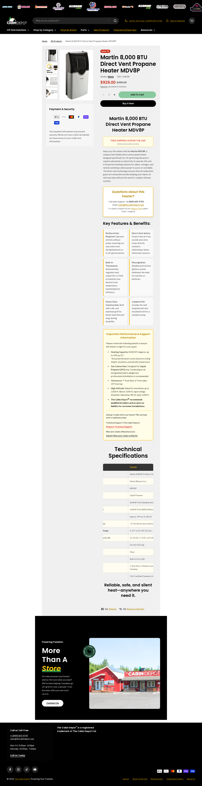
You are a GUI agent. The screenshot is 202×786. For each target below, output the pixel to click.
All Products (56, 41)
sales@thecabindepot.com (131, 205)
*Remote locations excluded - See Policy (128, 143)
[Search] (115, 20)
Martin (111, 76)
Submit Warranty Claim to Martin (122, 435)
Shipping (103, 87)
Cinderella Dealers (174, 779)
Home (44, 41)
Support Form (136, 208)
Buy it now (128, 103)
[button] (108, 20)
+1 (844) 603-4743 (135, 201)
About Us (191, 779)
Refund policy (157, 779)
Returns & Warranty (135, 609)
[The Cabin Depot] (7, 7)
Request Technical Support (119, 426)
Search (126, 779)
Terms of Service (139, 779)
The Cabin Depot (22, 779)
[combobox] (75, 20)
